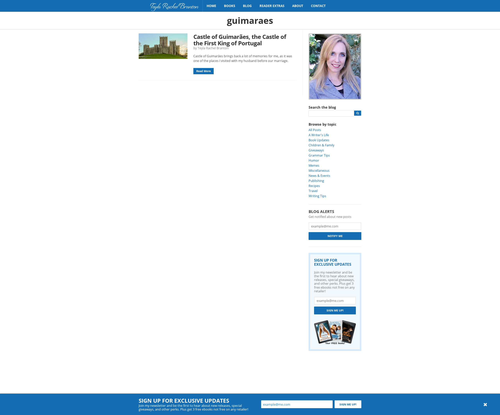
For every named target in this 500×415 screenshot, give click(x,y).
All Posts (315, 130)
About (297, 6)
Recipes (314, 186)
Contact (318, 6)
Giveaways (316, 150)
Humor (314, 160)
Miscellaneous (319, 170)
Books (229, 6)
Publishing (316, 181)
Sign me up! (335, 310)
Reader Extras (272, 6)
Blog (247, 6)
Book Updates (319, 140)
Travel (313, 191)
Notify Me (335, 236)
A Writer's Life (319, 135)
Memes (314, 165)
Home (211, 6)
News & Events (319, 176)
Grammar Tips (319, 155)
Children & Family (321, 145)
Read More (203, 71)
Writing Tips (317, 196)
